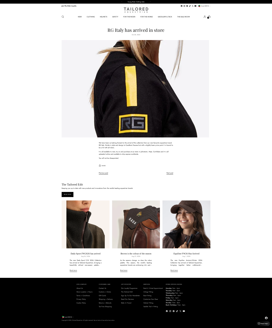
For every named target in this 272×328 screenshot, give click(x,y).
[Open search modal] (63, 17)
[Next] (150, 2)
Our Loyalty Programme (129, 288)
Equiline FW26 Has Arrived (186, 253)
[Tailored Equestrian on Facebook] (182, 6)
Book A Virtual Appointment (153, 288)
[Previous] (122, 2)
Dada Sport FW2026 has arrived (86, 253)
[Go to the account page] (205, 17)
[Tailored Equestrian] (136, 10)
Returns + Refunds (105, 303)
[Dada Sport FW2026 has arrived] (86, 224)
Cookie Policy (81, 303)
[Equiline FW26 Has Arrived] (186, 224)
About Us (79, 288)
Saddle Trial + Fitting (150, 306)
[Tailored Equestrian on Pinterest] (187, 6)
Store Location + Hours (84, 292)
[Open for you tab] (266, 318)
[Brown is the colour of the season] (136, 224)
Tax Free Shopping (105, 306)
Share (104, 166)
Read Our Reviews (127, 299)
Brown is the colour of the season (136, 253)
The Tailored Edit (127, 292)
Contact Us (102, 288)
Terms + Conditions (83, 295)
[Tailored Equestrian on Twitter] (193, 6)
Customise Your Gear (150, 299)
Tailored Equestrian (77, 320)
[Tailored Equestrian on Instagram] (184, 6)
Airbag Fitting (148, 292)
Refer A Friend (126, 303)
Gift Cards (102, 295)
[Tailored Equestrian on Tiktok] (190, 6)
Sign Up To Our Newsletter (130, 295)
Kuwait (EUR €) (205, 6)
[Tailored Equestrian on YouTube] (195, 6)
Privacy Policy (81, 299)
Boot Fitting (147, 295)
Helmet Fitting (148, 303)
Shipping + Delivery (106, 299)
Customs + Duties (105, 292)
